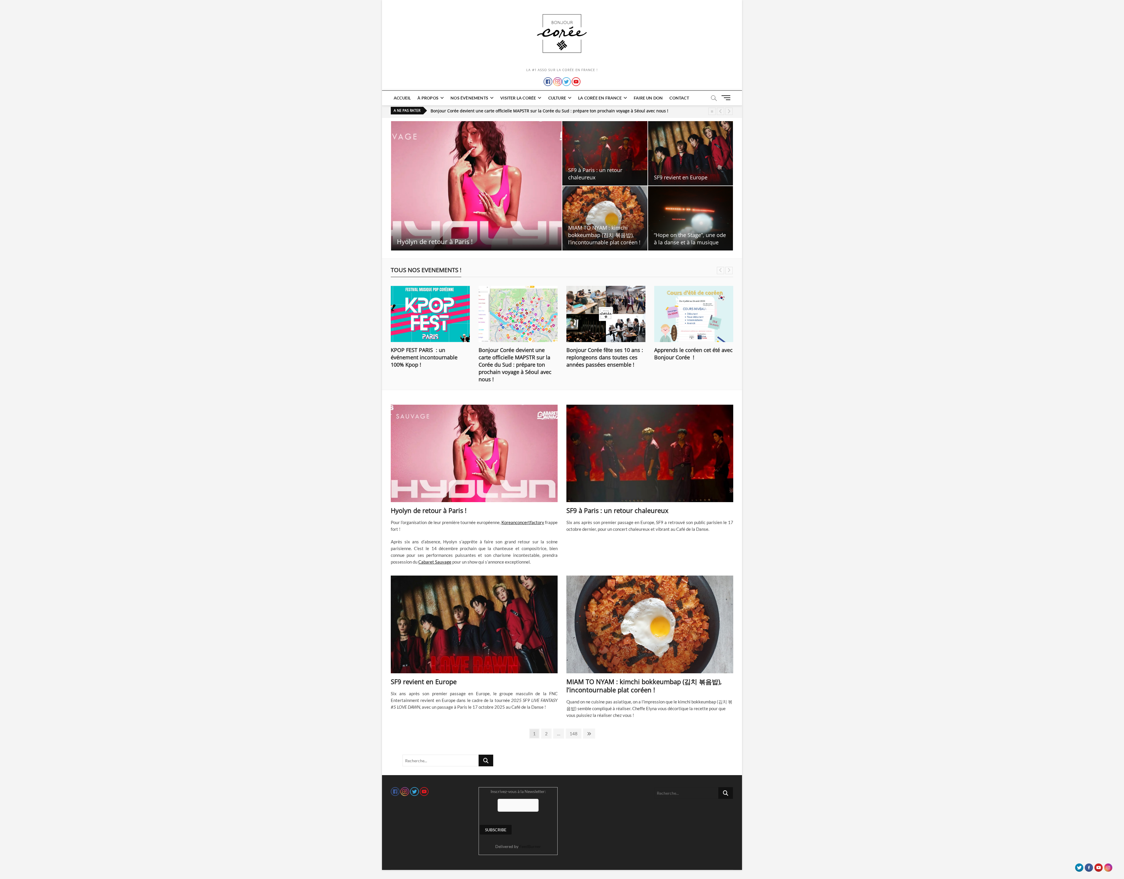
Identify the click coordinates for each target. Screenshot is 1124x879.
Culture (557, 97)
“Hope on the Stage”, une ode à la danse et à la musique (690, 238)
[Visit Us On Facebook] (1089, 866)
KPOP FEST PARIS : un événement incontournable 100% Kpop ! (424, 357)
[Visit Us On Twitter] (1079, 866)
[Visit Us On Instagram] (1108, 866)
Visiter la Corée (518, 97)
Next (729, 111)
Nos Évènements (469, 97)
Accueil (402, 97)
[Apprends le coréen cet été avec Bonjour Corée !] (693, 314)
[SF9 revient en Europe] (474, 624)
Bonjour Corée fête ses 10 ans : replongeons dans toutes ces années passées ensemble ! (517, 111)
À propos (427, 97)
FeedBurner (530, 846)
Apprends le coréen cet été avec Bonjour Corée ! (693, 353)
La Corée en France (600, 97)
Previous (720, 111)
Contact (679, 97)
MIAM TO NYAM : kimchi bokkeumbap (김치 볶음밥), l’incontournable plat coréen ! (604, 235)
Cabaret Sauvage (434, 561)
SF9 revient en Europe (680, 177)
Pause (712, 111)
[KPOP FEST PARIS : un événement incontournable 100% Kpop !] (430, 314)
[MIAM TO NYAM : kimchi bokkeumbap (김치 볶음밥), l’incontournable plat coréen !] (649, 624)
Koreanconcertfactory (522, 522)
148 (574, 733)
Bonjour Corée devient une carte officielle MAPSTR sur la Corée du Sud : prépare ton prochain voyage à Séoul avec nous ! (515, 364)
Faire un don (648, 97)
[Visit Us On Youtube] (1098, 866)
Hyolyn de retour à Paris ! (435, 241)
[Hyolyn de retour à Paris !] (474, 453)
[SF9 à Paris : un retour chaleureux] (649, 453)
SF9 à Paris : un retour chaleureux (595, 173)
